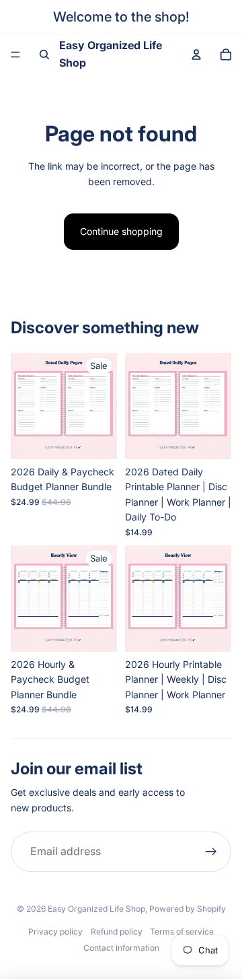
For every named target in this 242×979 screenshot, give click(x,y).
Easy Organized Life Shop (96, 909)
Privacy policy (55, 931)
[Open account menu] (196, 54)
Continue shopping (121, 231)
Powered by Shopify (187, 909)
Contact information (121, 948)
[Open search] (44, 54)
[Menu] (15, 54)
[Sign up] (211, 852)
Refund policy (117, 931)
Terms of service (182, 931)
